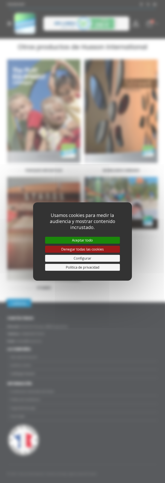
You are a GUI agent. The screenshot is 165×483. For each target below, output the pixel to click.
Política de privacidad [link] (82, 267)
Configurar (82, 258)
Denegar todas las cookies (82, 249)
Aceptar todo (82, 240)
